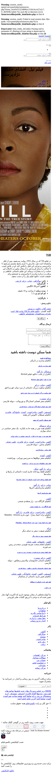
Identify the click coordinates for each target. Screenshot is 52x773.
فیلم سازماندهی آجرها (44, 493)
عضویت (22, 686)
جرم (7, 693)
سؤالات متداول (39, 658)
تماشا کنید (27, 696)
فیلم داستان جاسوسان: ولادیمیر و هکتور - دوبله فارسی (34, 568)
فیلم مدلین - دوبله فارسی (43, 450)
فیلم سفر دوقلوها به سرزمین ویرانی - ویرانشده (36, 463)
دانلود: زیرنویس (34, 309)
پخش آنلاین (46, 309)
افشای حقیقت (35, 314)
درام (24, 281)
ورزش (39, 696)
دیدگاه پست (45, 346)
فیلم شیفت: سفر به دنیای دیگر (41, 536)
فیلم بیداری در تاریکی (44, 366)
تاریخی (18, 281)
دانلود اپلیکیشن (7, 771)
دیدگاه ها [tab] (41, 319)
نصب (4, 747)
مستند (43, 636)
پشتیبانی (42, 665)
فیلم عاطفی (24, 314)
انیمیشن (47, 412)
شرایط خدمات (39, 616)
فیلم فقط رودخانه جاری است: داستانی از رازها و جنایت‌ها (34, 479)
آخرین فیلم (31, 699)
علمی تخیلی (11, 442)
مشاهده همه (45, 358)
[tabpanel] (26, 335)
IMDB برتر (46, 691)
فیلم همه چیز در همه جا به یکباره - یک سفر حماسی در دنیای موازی (31, 436)
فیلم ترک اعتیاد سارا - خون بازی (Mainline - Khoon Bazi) (33, 522)
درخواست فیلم (39, 663)
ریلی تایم (42, 642)
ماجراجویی (32, 412)
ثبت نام (48, 62)
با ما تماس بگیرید (38, 613)
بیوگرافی (42, 83)
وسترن (43, 399)
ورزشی (47, 587)
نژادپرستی (45, 314)
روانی (43, 644)
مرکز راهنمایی (39, 655)
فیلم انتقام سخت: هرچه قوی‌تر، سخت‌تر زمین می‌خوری (34, 552)
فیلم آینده (22, 699)
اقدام (33, 693)
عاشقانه (41, 542)
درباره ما (42, 608)
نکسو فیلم (30, 703)
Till (25, 311)
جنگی (36, 469)
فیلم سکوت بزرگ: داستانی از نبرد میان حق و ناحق (36, 393)
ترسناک (47, 371)
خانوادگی (16, 412)
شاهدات (42, 610)
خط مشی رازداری (37, 618)
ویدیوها (40, 693)
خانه (44, 81)
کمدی (23, 412)
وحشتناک (47, 696)
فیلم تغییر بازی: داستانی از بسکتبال (40, 582)
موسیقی (13, 693)
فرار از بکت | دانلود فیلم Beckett (41, 379)
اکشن (48, 385)
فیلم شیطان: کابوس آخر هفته (42, 420)
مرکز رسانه (40, 668)
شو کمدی (7, 696)
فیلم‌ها (17, 691)
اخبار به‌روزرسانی (38, 621)
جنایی (29, 281)
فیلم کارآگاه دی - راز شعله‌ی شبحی (40, 506)
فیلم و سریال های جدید (31, 691)
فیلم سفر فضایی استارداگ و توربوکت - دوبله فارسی (35, 406)
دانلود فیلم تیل (33, 311)
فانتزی (8, 412)
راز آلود (40, 371)
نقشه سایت (17, 696)
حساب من (41, 660)
